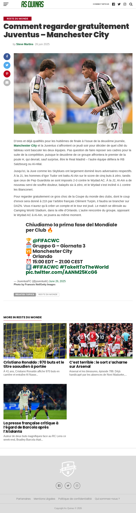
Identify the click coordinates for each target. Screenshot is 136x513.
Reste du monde (47, 294)
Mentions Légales (44, 499)
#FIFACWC (46, 267)
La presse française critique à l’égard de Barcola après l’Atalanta (30, 427)
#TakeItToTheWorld (84, 267)
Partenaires (23, 499)
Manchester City (25, 145)
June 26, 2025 (57, 281)
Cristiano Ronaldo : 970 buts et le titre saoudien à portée (33, 364)
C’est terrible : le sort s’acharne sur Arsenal (98, 364)
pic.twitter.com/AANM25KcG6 (61, 272)
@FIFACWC (46, 240)
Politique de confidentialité (75, 499)
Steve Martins (24, 44)
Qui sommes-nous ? (107, 499)
